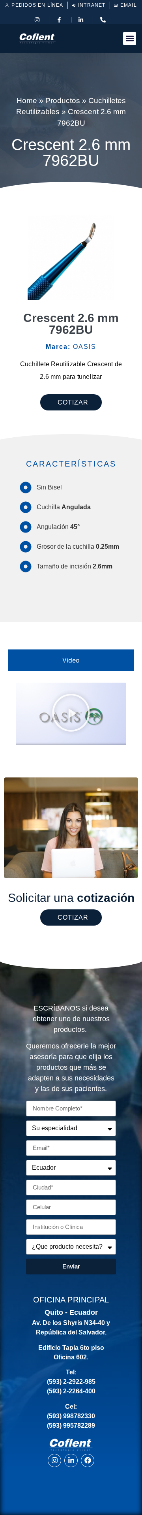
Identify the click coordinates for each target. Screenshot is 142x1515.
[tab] (71, 660)
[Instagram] (54, 1460)
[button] (129, 38)
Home (27, 100)
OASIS (71, 346)
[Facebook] (87, 1460)
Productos (62, 100)
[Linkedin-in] (71, 1460)
